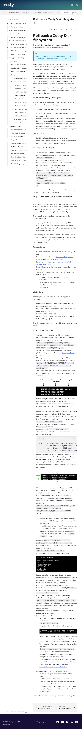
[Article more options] (75, 29)
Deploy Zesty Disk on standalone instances (20, 78)
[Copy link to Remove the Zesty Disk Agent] (64, 97)
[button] (70, 12)
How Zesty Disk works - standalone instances (19, 65)
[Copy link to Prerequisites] (48, 133)
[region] (56, 444)
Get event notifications (21, 109)
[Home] (8, 5)
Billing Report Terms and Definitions (19, 154)
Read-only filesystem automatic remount (21, 106)
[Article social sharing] (66, 29)
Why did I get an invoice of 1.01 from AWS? (19, 160)
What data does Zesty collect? (19, 133)
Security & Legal (15, 126)
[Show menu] (72, 5)
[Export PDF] (71, 29)
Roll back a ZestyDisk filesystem (22, 116)
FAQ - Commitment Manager (19, 44)
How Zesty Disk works (18, 71)
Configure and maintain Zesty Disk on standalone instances (20, 82)
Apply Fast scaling (17, 58)
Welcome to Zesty (17, 27)
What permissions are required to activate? (19, 130)
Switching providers (18, 137)
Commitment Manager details (19, 37)
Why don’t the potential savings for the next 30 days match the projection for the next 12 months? (19, 150)
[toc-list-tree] (61, 29)
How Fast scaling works (19, 54)
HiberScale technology (18, 51)
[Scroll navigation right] (58, 12)
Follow (54, 29)
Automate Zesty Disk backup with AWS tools (21, 89)
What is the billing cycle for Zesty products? (19, 143)
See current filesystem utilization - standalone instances (21, 102)
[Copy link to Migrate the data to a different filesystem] (36, 199)
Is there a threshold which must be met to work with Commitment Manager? (19, 147)
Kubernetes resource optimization (19, 30)
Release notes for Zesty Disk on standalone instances (20, 123)
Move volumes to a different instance (21, 113)
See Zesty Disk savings (19, 68)
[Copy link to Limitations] (46, 292)
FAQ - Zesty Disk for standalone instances (20, 119)
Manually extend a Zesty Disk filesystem (21, 95)
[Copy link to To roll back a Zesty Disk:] (57, 330)
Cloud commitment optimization (19, 34)
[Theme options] (77, 5)
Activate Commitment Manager (19, 41)
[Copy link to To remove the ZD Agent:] (57, 148)
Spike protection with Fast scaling (19, 48)
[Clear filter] (26, 19)
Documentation (14, 13)
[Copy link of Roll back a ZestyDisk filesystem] (35, 23)
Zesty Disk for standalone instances (43, 13)
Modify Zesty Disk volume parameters (21, 92)
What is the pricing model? (19, 164)
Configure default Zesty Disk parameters (21, 85)
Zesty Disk (25, 13)
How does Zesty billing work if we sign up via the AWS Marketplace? (19, 157)
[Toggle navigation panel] (30, 21)
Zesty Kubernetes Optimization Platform (19, 24)
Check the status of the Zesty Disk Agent (21, 99)
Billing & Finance (15, 140)
